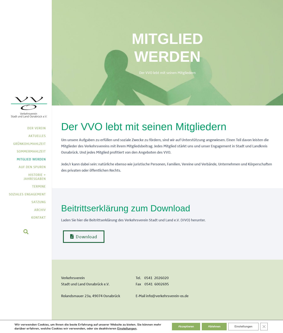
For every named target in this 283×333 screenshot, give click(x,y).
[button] (26, 231)
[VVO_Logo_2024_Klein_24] (29, 107)
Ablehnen (214, 326)
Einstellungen (127, 328)
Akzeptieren (186, 326)
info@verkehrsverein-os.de (167, 295)
